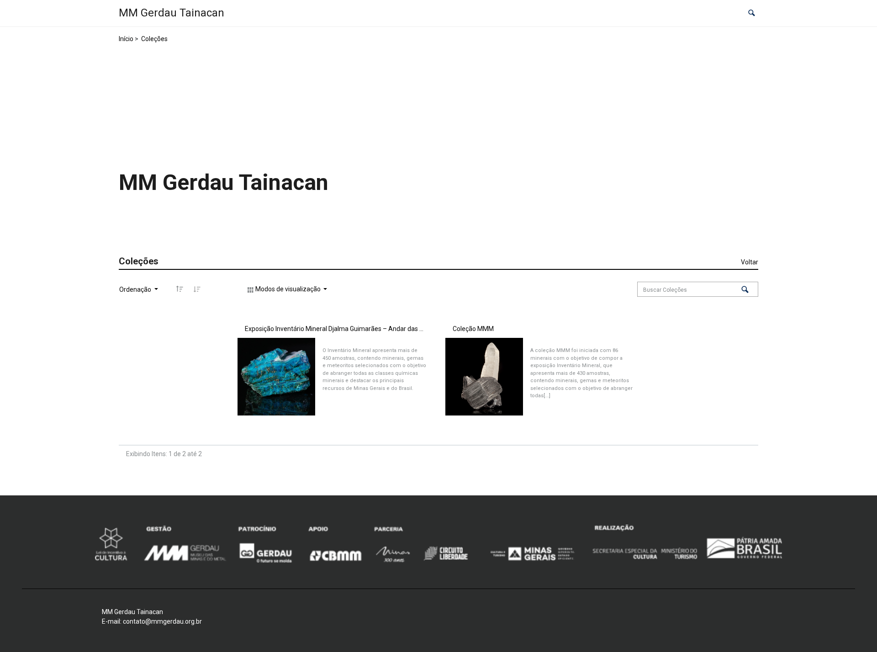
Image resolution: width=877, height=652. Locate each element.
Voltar (749, 262)
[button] (751, 13)
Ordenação (136, 289)
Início (126, 38)
